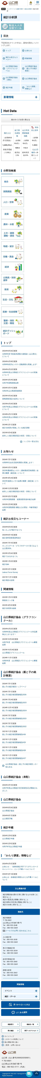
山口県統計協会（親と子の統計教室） (31, 68)
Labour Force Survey (10, 572)
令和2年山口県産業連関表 (12, 391)
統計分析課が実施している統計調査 (16, 428)
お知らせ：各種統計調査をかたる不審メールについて (20, 878)
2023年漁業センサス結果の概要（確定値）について (20, 482)
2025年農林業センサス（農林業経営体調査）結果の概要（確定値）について (20, 471)
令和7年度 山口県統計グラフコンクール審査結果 (19, 643)
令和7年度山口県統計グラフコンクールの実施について (19, 408)
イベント (8, 991)
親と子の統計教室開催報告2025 (14, 703)
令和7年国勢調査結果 (10, 383)
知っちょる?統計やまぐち (12, 530)
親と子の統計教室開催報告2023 (14, 719)
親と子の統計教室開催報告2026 (14, 695)
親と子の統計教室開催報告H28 (14, 750)
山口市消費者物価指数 (25, 133)
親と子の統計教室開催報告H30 (14, 734)
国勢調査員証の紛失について (13, 399)
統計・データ (10, 996)
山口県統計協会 (31, 79)
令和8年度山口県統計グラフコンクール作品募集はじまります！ (19, 633)
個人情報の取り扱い (11, 1042)
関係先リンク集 (8, 600)
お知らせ (28, 51)
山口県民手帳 (7, 819)
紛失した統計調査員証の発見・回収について (19, 436)
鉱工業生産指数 (17, 133)
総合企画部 (28, 9)
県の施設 (11, 1030)
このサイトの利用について (14, 1039)
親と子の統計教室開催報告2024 (14, 711)
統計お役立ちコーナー (12, 58)
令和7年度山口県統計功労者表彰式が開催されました (19, 789)
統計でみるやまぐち (10, 556)
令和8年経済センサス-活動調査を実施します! (19, 364)
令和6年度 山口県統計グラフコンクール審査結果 (19, 662)
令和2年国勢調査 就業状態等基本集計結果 (19, 499)
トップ (8, 51)
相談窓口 (11, 1024)
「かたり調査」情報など (31, 87)
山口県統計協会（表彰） (12, 78)
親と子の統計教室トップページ (14, 687)
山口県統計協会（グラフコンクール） (12, 68)
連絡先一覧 (30, 1024)
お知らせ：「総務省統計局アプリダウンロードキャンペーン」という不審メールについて (20, 868)
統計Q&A (5, 564)
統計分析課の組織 (9, 608)
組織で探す (20, 9)
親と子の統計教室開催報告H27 (14, 758)
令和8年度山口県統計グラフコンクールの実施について (19, 373)
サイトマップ (9, 1036)
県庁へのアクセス (30, 1030)
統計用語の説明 (8, 580)
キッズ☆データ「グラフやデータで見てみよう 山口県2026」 (20, 547)
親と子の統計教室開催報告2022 (14, 726)
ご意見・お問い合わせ (12, 1045)
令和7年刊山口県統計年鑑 (12, 847)
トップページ (11, 9)
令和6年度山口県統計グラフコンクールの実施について (19, 418)
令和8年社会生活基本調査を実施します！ (18, 463)
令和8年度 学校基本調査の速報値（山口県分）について (20, 355)
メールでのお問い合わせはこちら (18, 931)
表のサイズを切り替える (20, 120)
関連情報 (28, 58)
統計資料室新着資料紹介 (11, 538)
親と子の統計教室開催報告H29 (14, 742)
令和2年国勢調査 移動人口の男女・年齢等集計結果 (20, 508)
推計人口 (7, 133)
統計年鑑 (9, 88)
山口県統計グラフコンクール (13, 653)
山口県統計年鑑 (8, 839)
